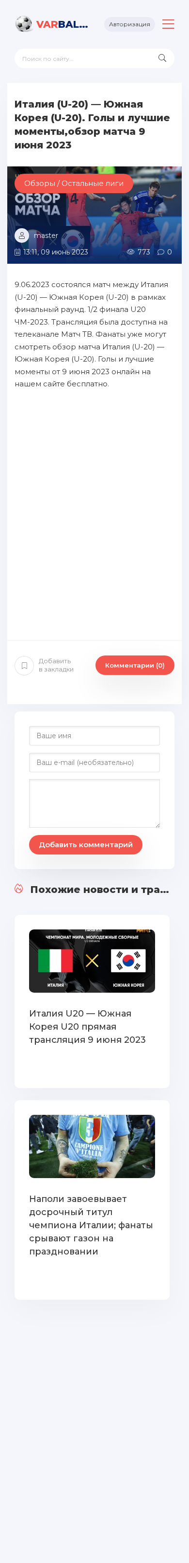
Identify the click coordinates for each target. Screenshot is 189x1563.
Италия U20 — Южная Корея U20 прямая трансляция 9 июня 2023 (87, 1026)
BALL (63, 24)
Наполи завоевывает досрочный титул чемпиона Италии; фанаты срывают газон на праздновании (91, 1225)
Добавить (56, 665)
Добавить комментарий (86, 844)
